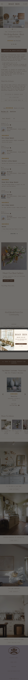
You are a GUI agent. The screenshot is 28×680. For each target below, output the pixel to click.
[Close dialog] (27, 330)
